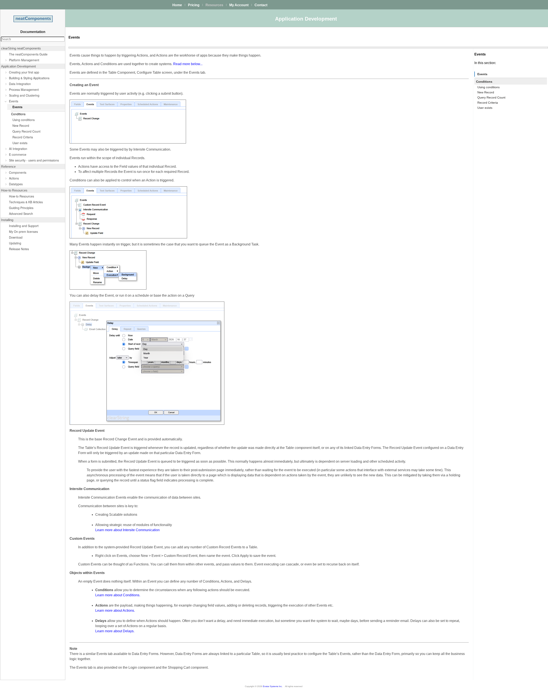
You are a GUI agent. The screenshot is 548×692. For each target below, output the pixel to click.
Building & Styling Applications (29, 78)
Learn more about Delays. (114, 631)
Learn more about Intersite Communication (127, 530)
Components (17, 172)
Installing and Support (24, 226)
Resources (214, 5)
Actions (14, 178)
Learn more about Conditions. (117, 595)
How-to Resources (21, 196)
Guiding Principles (21, 208)
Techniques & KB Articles (26, 202)
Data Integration (20, 84)
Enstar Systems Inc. (273, 686)
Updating (15, 243)
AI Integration (18, 148)
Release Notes (19, 249)
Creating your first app (24, 72)
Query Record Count (26, 131)
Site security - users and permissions (34, 160)
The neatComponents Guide (28, 54)
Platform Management (24, 60)
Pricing (194, 5)
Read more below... (188, 64)
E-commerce (17, 154)
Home (177, 5)
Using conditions (23, 120)
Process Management (24, 89)
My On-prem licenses (23, 231)
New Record (20, 125)
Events (13, 101)
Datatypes (16, 184)
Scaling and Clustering (24, 95)
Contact (261, 5)
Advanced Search (21, 213)
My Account (239, 5)
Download (15, 237)
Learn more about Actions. (115, 610)
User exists (19, 143)
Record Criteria (22, 137)
